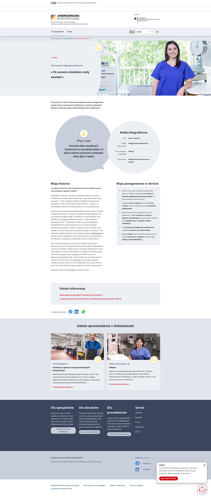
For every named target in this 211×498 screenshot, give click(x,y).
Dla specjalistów (58, 32)
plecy (55, 57)
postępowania (97, 233)
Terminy (138, 412)
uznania (64, 219)
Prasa (137, 422)
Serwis (69, 32)
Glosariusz (139, 427)
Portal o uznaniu (56, 38)
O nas (137, 431)
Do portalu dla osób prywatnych (63, 430)
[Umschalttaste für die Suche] (157, 33)
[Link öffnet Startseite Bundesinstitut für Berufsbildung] (53, 3)
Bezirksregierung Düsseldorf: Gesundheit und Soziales (80, 295)
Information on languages (94, 485)
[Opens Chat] (202, 490)
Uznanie (76, 254)
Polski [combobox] (143, 32)
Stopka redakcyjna (117, 485)
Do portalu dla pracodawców (119, 434)
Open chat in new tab (168, 478)
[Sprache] (132, 32)
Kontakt (138, 417)
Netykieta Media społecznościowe (65, 485)
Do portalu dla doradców (89, 432)
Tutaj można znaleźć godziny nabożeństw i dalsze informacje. (76, 461)
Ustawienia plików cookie (61, 488)
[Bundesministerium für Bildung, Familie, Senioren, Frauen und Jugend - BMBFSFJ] (147, 19)
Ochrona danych (136, 485)
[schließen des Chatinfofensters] (204, 465)
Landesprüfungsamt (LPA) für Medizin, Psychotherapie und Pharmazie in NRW (90, 299)
